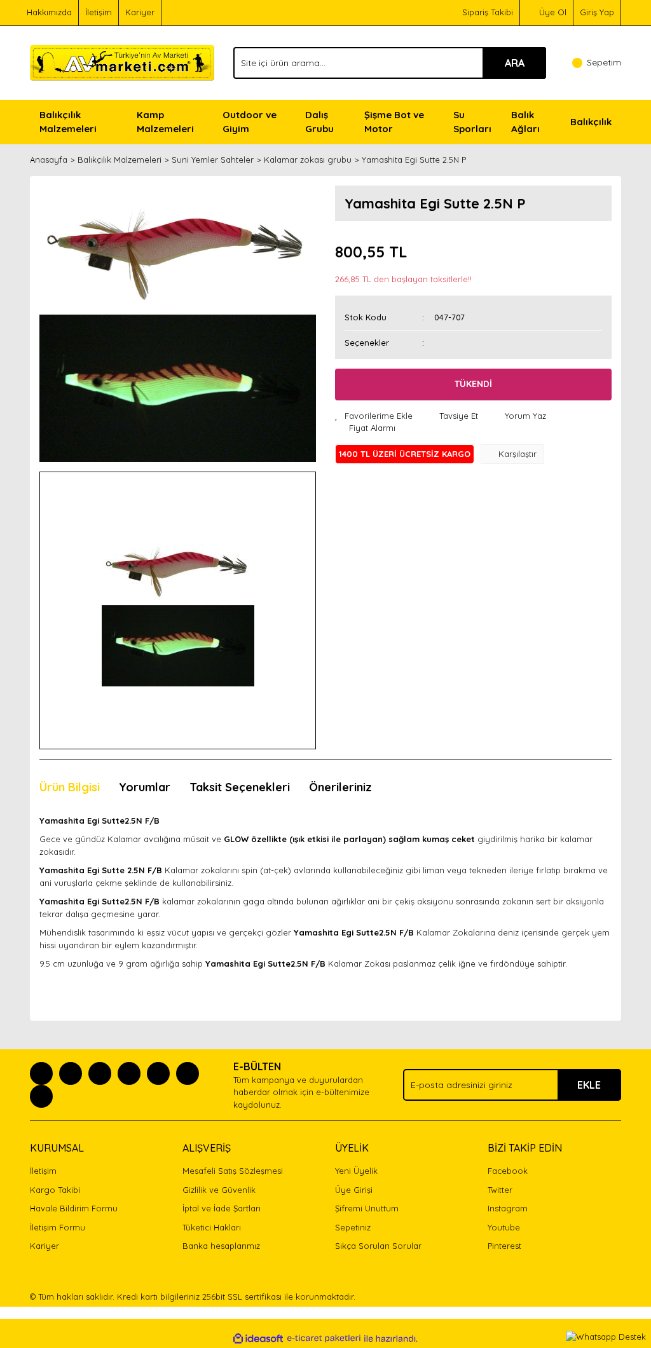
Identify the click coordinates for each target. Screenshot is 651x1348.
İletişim (98, 12)
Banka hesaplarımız (221, 1246)
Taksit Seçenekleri (239, 787)
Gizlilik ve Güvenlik (219, 1190)
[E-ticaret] (324, 1338)
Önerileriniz (340, 787)
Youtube (504, 1227)
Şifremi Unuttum (367, 1208)
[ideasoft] (258, 1338)
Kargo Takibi (55, 1190)
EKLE (589, 1085)
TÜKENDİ (473, 384)
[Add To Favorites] (374, 416)
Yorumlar (144, 787)
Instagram (508, 1208)
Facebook (508, 1171)
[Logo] (122, 62)
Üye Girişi (354, 1190)
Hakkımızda (49, 12)
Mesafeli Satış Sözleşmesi (232, 1171)
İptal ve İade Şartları (221, 1208)
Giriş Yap (597, 12)
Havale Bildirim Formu (74, 1208)
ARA (514, 63)
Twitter (500, 1190)
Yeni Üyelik (356, 1171)
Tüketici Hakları (211, 1227)
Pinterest (504, 1246)
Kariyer (139, 12)
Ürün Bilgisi (69, 787)
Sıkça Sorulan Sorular (378, 1246)
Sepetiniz (353, 1227)
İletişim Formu (57, 1227)
